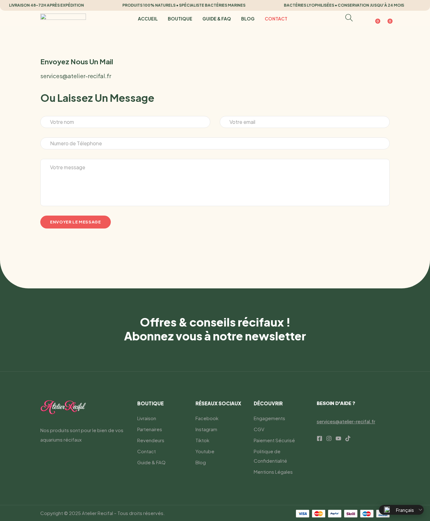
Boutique (180, 18)
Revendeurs (150, 440)
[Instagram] (329, 438)
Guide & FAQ (216, 18)
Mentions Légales (273, 472)
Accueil (148, 18)
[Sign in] (362, 19)
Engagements (269, 418)
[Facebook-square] (319, 438)
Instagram (206, 429)
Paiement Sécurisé (274, 440)
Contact (276, 18)
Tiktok (202, 440)
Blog (248, 18)
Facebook (206, 418)
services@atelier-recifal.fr (75, 75)
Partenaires (149, 429)
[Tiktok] (348, 438)
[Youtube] (338, 438)
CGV (259, 429)
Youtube (204, 451)
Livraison (146, 418)
